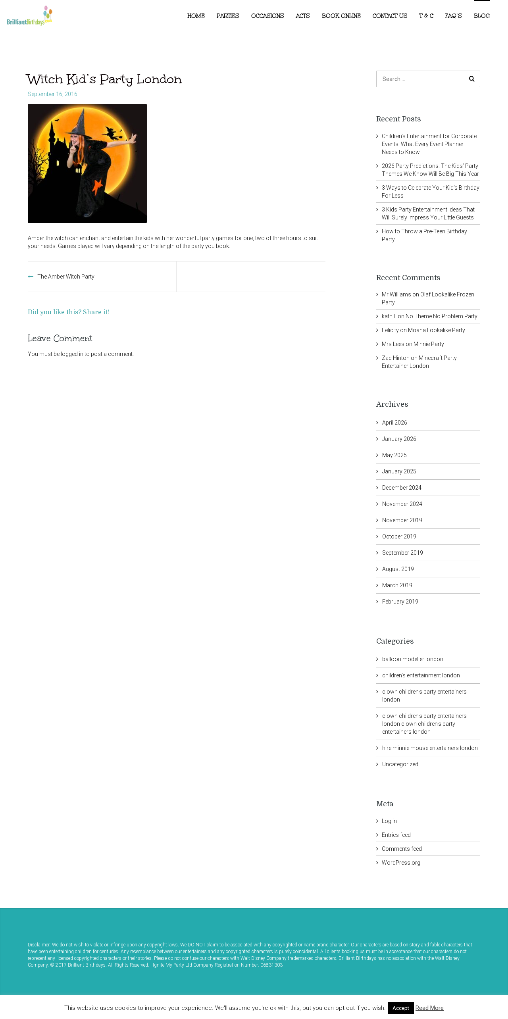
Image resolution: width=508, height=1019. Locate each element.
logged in (72, 354)
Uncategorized (400, 764)
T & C (426, 15)
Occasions (267, 15)
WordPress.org (401, 862)
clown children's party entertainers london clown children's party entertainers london (424, 724)
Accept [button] (401, 1008)
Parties (228, 15)
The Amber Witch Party (65, 276)
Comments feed (402, 849)
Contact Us (390, 15)
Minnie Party (429, 344)
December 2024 (401, 488)
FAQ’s (453, 15)
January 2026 (399, 439)
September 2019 (402, 553)
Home (196, 15)
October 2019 (399, 536)
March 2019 (397, 585)
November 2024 (402, 504)
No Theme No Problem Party (441, 316)
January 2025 (399, 471)
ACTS (303, 15)
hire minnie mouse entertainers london (430, 748)
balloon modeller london (412, 659)
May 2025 (394, 455)
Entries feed (396, 835)
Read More (430, 1007)
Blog (482, 15)
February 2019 (400, 601)
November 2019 (402, 520)
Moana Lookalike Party (436, 330)
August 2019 (398, 569)
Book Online (341, 15)
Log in (389, 821)
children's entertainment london (421, 675)
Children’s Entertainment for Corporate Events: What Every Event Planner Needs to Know (429, 144)
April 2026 (394, 422)
